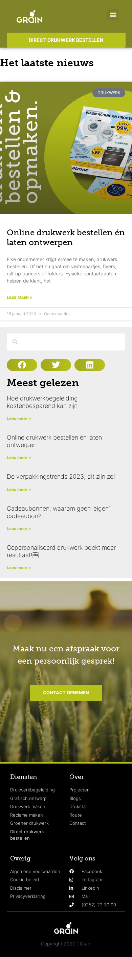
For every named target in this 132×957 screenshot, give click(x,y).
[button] (112, 14)
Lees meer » (19, 297)
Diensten (23, 777)
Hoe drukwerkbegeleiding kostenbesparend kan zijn (42, 402)
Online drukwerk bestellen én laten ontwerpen (66, 237)
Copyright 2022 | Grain (66, 943)
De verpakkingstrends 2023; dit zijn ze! (61, 476)
